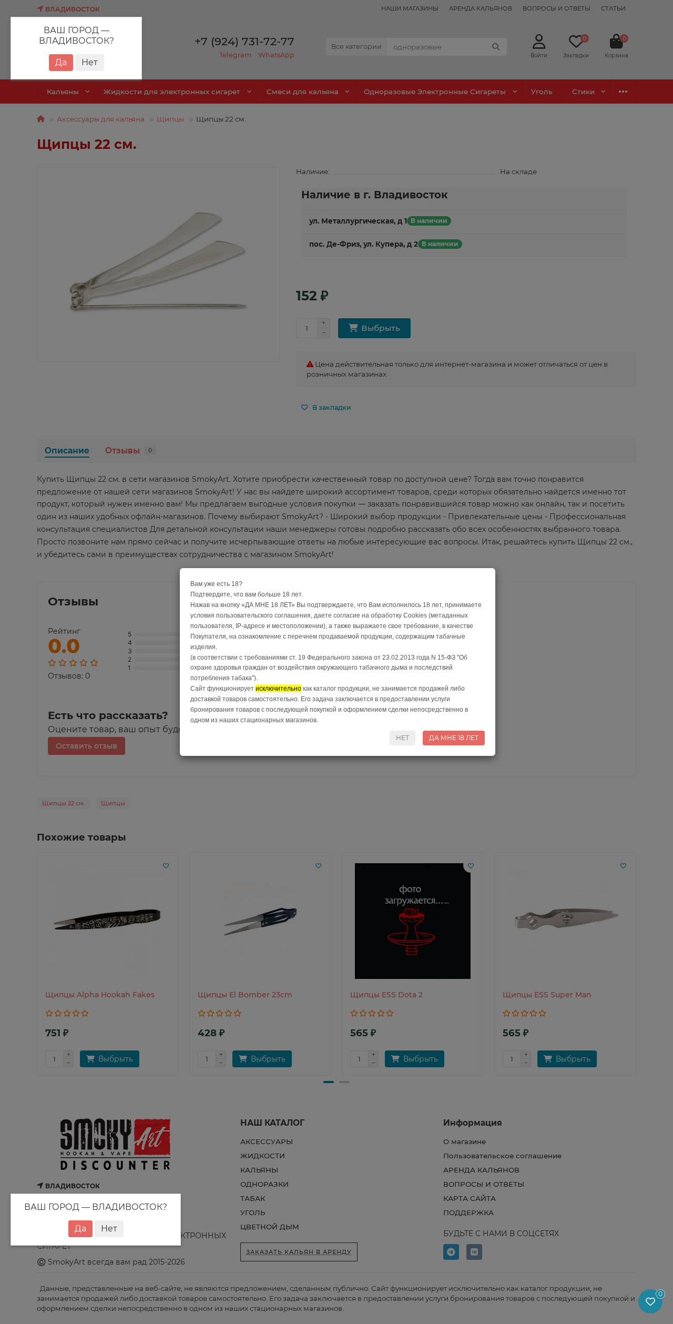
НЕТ (402, 738)
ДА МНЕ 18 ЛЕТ (453, 738)
